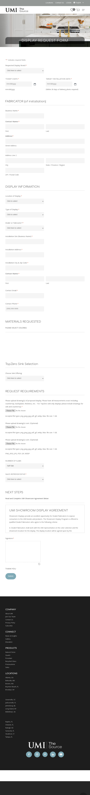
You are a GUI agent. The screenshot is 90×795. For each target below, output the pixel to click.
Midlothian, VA (10, 712)
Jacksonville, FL (10, 703)
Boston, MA (9, 684)
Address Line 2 (11, 155)
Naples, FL (9, 722)
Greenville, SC (10, 700)
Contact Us (9, 620)
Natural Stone (10, 652)
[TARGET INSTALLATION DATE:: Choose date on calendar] (75, 84)
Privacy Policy (10, 623)
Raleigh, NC (9, 728)
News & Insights (11, 636)
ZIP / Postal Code (12, 175)
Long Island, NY (10, 709)
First (7, 131)
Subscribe (9, 626)
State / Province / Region (55, 165)
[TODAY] (34, 84)
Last (47, 131)
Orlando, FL (9, 725)
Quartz (7, 655)
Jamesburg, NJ (10, 706)
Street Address (11, 146)
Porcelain (8, 658)
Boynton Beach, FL (12, 687)
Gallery (8, 639)
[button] (83, 10)
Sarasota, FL (9, 731)
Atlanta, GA (9, 677)
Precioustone (10, 664)
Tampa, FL (8, 737)
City (6, 165)
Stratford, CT (9, 734)
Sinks (7, 667)
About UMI (9, 614)
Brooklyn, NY (9, 690)
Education (8, 642)
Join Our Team (10, 617)
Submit (10, 576)
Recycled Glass (10, 661)
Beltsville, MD (10, 680)
